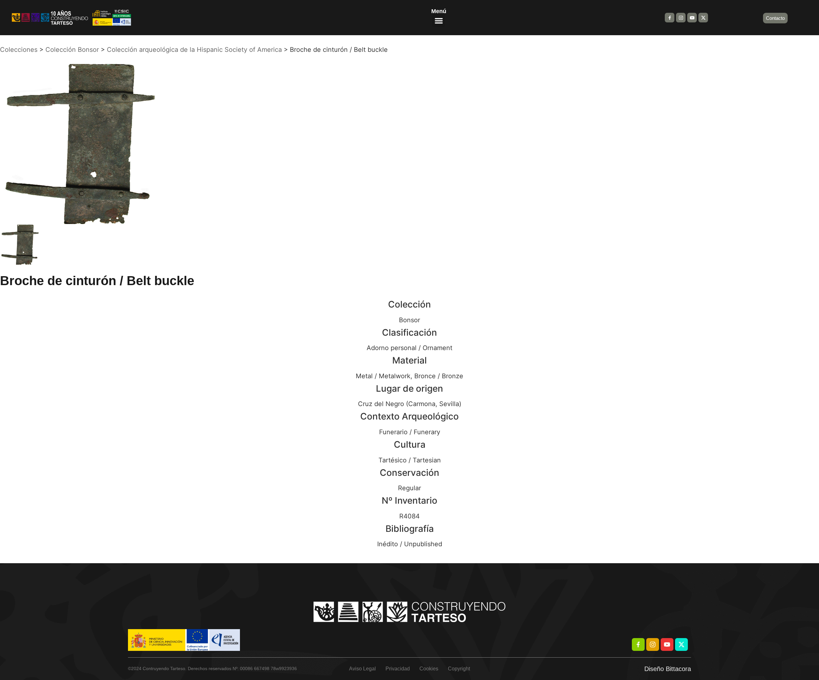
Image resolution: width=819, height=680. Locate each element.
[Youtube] (692, 17)
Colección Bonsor (72, 49)
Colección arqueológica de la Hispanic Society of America (194, 49)
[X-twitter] (703, 17)
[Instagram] (681, 17)
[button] (438, 20)
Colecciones (18, 49)
